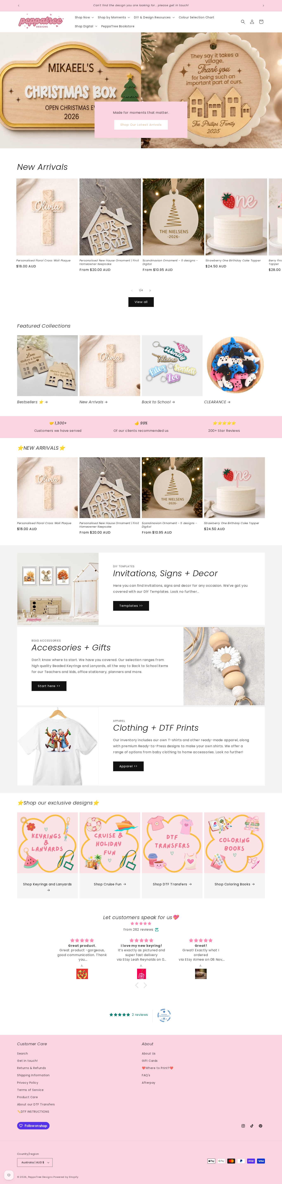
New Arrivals (91, 402)
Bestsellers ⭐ (30, 402)
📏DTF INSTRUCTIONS (33, 1112)
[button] (84, 17)
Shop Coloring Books (232, 884)
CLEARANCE (215, 402)
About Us (149, 1053)
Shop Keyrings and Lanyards (47, 884)
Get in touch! (27, 1061)
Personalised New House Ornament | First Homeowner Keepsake (109, 262)
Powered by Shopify (65, 1177)
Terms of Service (30, 1090)
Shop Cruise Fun (108, 884)
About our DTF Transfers (36, 1104)
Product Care (27, 1097)
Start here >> (49, 686)
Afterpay (148, 1083)
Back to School (156, 402)
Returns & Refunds (31, 1068)
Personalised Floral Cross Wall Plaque (43, 260)
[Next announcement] (263, 6)
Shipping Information (33, 1075)
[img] (141, 924)
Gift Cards (150, 1061)
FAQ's (146, 1075)
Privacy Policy (27, 1083)
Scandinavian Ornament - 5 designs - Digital (170, 262)
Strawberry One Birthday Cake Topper (233, 260)
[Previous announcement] (18, 6)
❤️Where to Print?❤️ (157, 1068)
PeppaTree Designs (40, 1177)
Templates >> (131, 605)
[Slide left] (131, 290)
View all (141, 302)
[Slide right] (150, 290)
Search (22, 1053)
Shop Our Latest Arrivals (141, 124)
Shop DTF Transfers (170, 884)
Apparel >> (128, 766)
